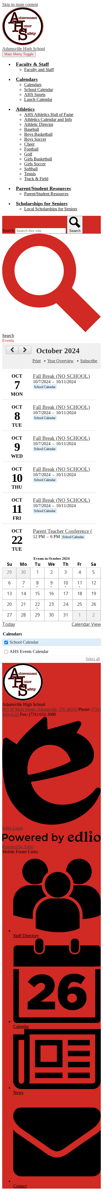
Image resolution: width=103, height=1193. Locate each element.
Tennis (30, 173)
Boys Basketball (38, 134)
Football (31, 149)
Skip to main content (20, 4)
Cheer (29, 144)
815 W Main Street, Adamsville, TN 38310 (39, 709)
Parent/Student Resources (46, 193)
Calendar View (86, 624)
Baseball (31, 129)
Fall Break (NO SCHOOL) (61, 376)
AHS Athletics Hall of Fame (48, 114)
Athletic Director (38, 124)
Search (8, 230)
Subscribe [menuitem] (88, 360)
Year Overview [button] (60, 360)
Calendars (32, 84)
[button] (32, 64)
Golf (28, 154)
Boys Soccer (35, 139)
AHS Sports (34, 94)
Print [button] (36, 360)
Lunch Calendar (38, 99)
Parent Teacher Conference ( (62, 531)
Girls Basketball (38, 159)
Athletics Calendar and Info (48, 119)
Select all (93, 659)
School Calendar (38, 89)
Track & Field (36, 178)
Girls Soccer (35, 164)
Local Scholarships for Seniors (50, 209)
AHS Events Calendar (29, 651)
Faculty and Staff (39, 69)
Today (8, 624)
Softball (31, 168)
